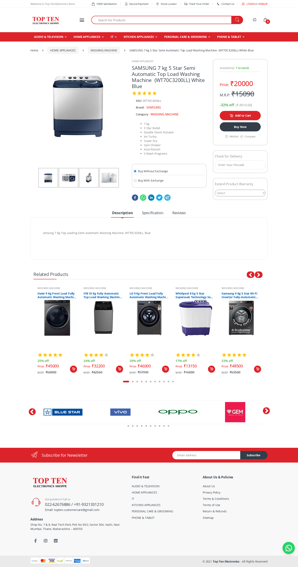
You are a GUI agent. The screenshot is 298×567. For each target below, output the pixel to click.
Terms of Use (211, 505)
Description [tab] (122, 212)
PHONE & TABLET (229, 37)
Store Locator (168, 4)
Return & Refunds (215, 511)
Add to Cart (243, 115)
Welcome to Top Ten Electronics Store (52, 4)
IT (112, 37)
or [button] (261, 4)
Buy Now (240, 127)
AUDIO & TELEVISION (48, 37)
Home (34, 50)
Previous (30, 332)
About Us (209, 486)
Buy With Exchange (151, 180)
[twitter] (158, 197)
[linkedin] (150, 197)
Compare (249, 136)
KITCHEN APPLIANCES (139, 37)
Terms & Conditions (216, 499)
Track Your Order (199, 4)
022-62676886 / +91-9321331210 (74, 504)
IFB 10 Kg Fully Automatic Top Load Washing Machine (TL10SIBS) (102, 295)
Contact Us (227, 4)
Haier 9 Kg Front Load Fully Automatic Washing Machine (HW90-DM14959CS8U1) (57, 295)
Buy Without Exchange (153, 171)
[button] (247, 4)
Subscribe (253, 455)
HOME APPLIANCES (87, 37)
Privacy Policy (211, 492)
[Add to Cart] (73, 369)
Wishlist (234, 136)
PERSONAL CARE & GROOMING (185, 37)
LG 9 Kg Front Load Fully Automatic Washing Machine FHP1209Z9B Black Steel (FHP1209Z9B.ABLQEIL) (149, 295)
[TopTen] (45, 20)
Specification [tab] (152, 212)
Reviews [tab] (179, 212)
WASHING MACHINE (104, 50)
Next (268, 332)
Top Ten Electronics (226, 561)
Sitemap (208, 518)
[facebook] (135, 197)
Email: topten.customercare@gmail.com (72, 510)
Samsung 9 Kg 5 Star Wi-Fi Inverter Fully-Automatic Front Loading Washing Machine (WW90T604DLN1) (240, 295)
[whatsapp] (142, 197)
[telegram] (167, 197)
